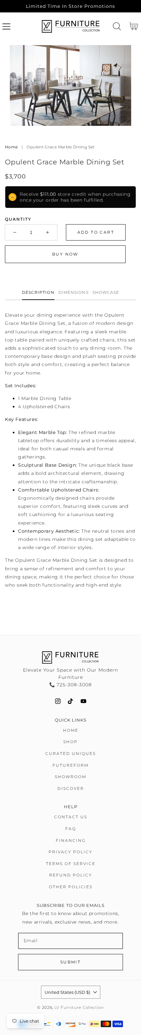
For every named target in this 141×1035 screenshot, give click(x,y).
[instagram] (57, 701)
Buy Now (65, 254)
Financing (71, 840)
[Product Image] (70, 85)
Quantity (18, 219)
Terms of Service (70, 863)
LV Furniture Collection (79, 1007)
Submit (70, 962)
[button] (6, 26)
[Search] (117, 26)
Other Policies (70, 886)
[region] (70, 6)
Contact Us (70, 816)
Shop (70, 741)
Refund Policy (70, 875)
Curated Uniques (70, 753)
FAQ (70, 828)
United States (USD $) (67, 992)
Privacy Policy (70, 851)
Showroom (70, 776)
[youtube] (83, 701)
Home (11, 146)
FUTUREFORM (70, 765)
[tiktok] (70, 701)
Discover (70, 788)
